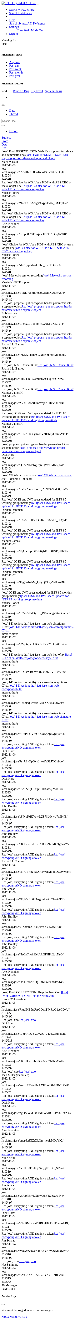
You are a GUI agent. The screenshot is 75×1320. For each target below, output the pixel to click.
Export (13, 131)
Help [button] (12, 20)
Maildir (14, 1316)
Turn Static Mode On (30, 30)
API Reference (36, 23)
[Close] (3, 1304)
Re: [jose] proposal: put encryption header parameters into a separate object (37, 308)
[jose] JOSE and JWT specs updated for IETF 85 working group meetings (35, 597)
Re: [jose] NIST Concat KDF (55, 365)
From (5, 141)
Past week (15, 69)
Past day (14, 65)
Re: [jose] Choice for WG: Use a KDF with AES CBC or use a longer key (35, 187)
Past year (14, 76)
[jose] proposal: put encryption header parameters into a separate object (33, 449)
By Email (37, 91)
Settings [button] (14, 27)
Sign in (13, 33)
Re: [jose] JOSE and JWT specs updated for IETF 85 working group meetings (36, 418)
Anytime (14, 62)
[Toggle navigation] (37, 4)
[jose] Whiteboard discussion (54, 475)
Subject (6, 137)
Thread (13, 114)
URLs (23, 1316)
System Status (53, 91)
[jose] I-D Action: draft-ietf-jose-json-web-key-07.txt (37, 656)
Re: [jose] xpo (27, 1019)
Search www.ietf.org (21, 9)
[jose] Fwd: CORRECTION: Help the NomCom (35, 994)
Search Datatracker (20, 13)
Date (12, 110)
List (4, 148)
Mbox (5, 1316)
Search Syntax (18, 23)
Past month (16, 72)
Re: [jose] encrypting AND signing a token (33, 746)
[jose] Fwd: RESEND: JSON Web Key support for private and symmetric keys (35, 156)
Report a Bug (21, 91)
